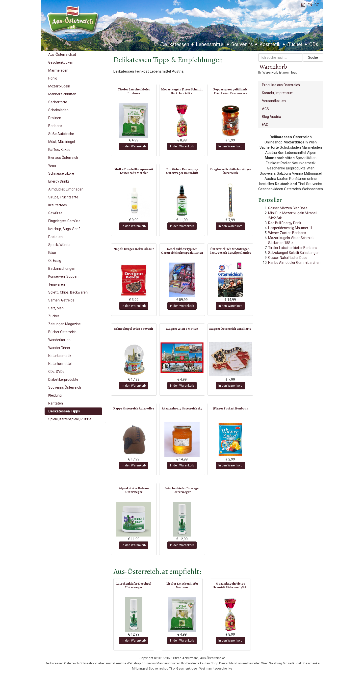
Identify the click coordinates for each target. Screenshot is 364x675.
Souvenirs (242, 44)
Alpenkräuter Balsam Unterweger (134, 490)
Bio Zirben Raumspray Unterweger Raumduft (182, 171)
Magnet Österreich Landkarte (230, 328)
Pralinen (54, 118)
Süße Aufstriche (61, 134)
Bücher (295, 44)
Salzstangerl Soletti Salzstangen (293, 253)
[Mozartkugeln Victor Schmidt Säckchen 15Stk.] (182, 120)
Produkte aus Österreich (281, 85)
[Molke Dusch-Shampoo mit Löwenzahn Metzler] (134, 200)
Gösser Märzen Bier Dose (288, 208)
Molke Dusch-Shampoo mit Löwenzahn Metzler (133, 171)
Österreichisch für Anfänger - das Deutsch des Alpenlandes (230, 250)
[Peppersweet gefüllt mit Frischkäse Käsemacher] (230, 120)
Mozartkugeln (59, 86)
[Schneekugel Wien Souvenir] (134, 359)
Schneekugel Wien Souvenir (133, 328)
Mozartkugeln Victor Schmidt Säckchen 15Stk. (182, 91)
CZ (316, 5)
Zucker (53, 316)
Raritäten (55, 403)
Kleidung (55, 395)
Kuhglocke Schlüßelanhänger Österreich (230, 171)
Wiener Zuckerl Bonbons (230, 408)
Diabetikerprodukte (63, 379)
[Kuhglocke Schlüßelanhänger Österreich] (230, 200)
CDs (313, 44)
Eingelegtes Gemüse (64, 221)
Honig (52, 78)
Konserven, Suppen (63, 276)
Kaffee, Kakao (59, 150)
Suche (313, 57)
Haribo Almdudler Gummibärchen (294, 263)
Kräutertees (57, 205)
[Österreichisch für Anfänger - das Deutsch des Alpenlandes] (230, 280)
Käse (52, 253)
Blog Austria (271, 117)
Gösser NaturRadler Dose (287, 258)
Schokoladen (58, 110)
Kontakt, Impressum (277, 93)
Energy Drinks (59, 181)
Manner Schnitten (62, 94)
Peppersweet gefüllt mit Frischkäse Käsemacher (230, 91)
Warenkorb (273, 67)
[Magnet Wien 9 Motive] (182, 357)
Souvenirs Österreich (64, 387)
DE (303, 5)
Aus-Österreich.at (62, 54)
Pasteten (55, 237)
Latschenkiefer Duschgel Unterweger (182, 490)
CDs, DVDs (56, 372)
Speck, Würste (59, 245)
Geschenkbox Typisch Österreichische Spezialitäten (182, 250)
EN (310, 5)
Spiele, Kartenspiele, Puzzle (69, 419)
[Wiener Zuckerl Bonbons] (230, 439)
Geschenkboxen (60, 62)
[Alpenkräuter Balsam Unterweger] (134, 519)
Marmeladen (58, 70)
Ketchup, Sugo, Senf (64, 229)
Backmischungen (61, 268)
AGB (265, 109)
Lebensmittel (210, 44)
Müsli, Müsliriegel (61, 142)
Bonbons (55, 126)
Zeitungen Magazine (64, 324)
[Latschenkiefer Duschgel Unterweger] (182, 519)
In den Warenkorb (134, 146)
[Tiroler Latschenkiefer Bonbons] (134, 120)
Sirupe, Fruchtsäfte (63, 197)
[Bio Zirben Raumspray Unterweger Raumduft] (182, 200)
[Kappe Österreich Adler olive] (134, 439)
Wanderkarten (59, 340)
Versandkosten (274, 101)
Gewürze (55, 213)
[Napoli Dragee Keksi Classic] (134, 280)
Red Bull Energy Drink (284, 223)
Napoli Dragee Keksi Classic (133, 249)
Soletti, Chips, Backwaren (68, 292)
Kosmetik (270, 44)
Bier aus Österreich (63, 158)
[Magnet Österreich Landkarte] (230, 359)
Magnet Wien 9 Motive (182, 328)
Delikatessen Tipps (64, 411)
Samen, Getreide (61, 300)
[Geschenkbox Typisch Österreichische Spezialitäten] (182, 280)
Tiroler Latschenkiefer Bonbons (134, 91)
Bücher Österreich (62, 332)
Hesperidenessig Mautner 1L (290, 228)
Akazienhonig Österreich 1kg (182, 408)
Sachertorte (57, 102)
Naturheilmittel (60, 364)
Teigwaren (56, 284)
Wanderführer (59, 348)
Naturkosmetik (59, 356)
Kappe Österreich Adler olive (133, 408)
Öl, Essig (54, 261)
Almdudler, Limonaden (65, 189)
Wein (52, 165)
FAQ (265, 125)
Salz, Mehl (56, 308)
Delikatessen (175, 44)
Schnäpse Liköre (61, 173)
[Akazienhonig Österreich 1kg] (182, 439)
